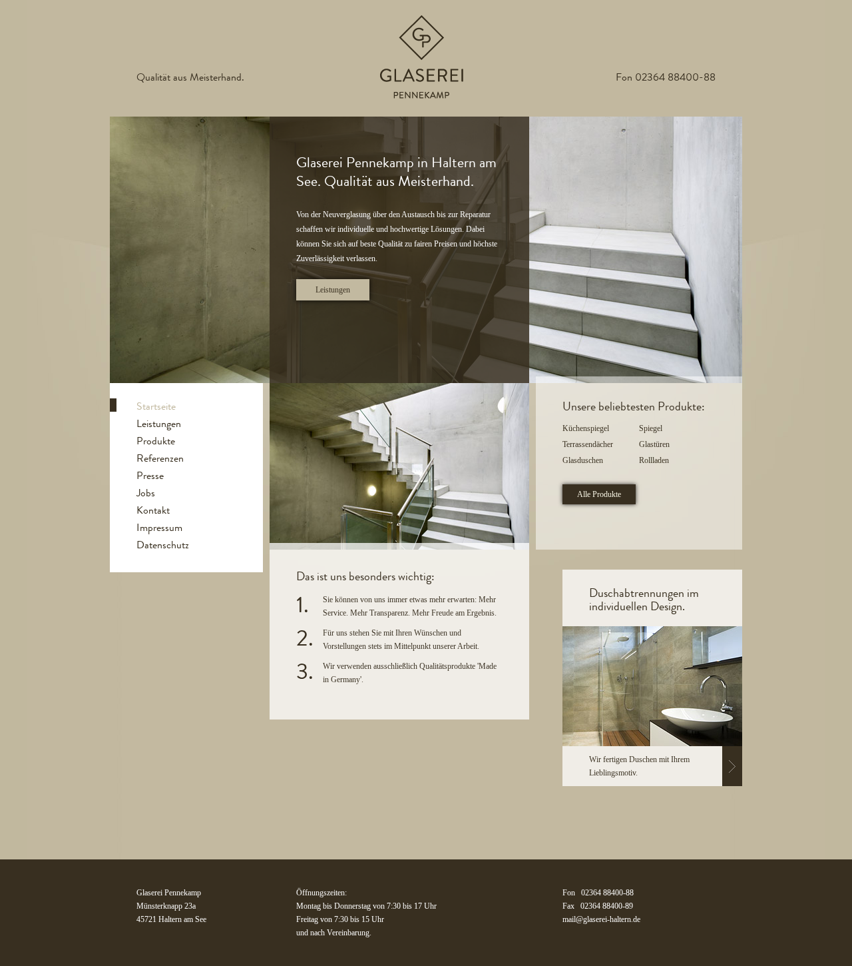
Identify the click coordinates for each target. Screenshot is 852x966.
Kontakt (153, 510)
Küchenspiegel (585, 428)
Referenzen (160, 458)
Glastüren (654, 444)
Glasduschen (582, 460)
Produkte (155, 440)
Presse (150, 475)
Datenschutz (162, 544)
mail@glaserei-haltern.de (601, 919)
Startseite (156, 406)
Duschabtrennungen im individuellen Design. (644, 599)
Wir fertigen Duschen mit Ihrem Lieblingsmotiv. (639, 766)
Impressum (159, 527)
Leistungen (333, 289)
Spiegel (650, 428)
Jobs (145, 492)
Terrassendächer (587, 444)
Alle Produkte (599, 494)
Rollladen (654, 460)
